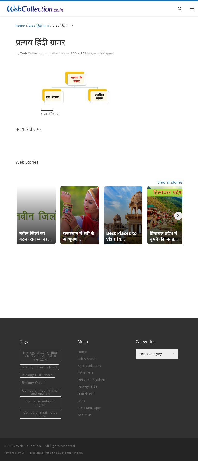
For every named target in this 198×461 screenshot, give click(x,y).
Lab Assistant (87, 358)
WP (24, 452)
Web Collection (32, 53)
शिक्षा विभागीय (86, 394)
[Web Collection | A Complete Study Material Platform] (34, 8)
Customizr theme (70, 452)
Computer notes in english (40, 403)
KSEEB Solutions (89, 365)
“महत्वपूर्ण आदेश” (88, 386)
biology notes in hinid (39, 367)
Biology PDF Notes (37, 375)
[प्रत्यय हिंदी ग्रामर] (77, 86)
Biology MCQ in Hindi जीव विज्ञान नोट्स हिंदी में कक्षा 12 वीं (40, 356)
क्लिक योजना (85, 372)
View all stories (169, 182)
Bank (81, 401)
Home (20, 25)
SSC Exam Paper (89, 408)
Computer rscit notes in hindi (40, 414)
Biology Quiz (32, 382)
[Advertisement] (99, 284)
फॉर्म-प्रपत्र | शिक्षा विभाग (92, 379)
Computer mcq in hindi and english (40, 392)
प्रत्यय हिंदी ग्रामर (39, 25)
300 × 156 (78, 53)
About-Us (84, 415)
